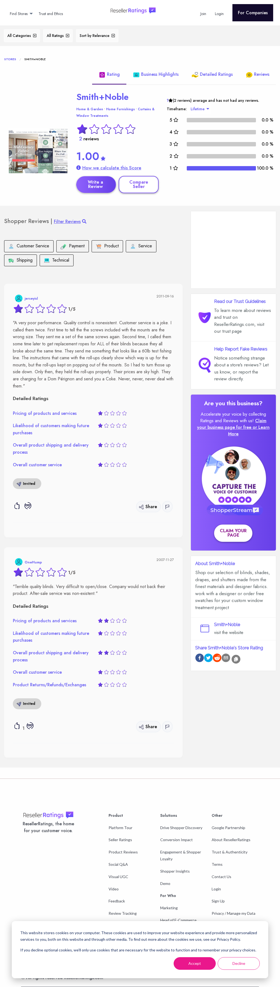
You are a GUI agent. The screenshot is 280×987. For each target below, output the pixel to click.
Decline (238, 963)
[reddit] (217, 658)
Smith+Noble (102, 97)
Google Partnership (228, 827)
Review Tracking (123, 913)
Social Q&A (118, 864)
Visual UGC (118, 876)
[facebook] (199, 658)
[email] (225, 658)
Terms (217, 864)
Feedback (117, 901)
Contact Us (221, 876)
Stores (10, 59)
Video (114, 889)
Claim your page (233, 533)
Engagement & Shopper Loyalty (180, 855)
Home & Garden (89, 109)
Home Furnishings (120, 109)
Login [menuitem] (219, 13)
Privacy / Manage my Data (233, 913)
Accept (194, 963)
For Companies (253, 13)
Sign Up (218, 901)
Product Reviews (123, 852)
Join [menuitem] (203, 13)
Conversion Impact (176, 839)
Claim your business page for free (232, 424)
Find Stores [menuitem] (19, 13)
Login (216, 889)
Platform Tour (120, 827)
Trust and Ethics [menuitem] (51, 13)
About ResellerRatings (231, 839)
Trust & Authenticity (229, 852)
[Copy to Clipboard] (236, 659)
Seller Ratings (120, 839)
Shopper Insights (175, 871)
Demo (165, 883)
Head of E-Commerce (178, 920)
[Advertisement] (233, 250)
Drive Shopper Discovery (181, 827)
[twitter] (208, 658)
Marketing (169, 907)
